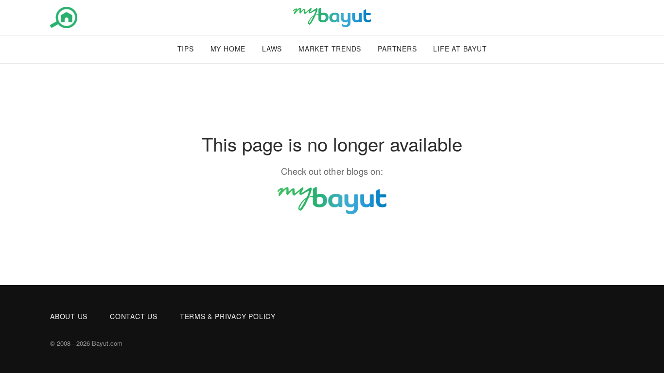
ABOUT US (68, 316)
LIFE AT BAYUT (460, 48)
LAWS (272, 48)
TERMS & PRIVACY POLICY (228, 316)
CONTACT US (133, 316)
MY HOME (227, 48)
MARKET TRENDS (329, 48)
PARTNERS (397, 48)
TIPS (185, 48)
